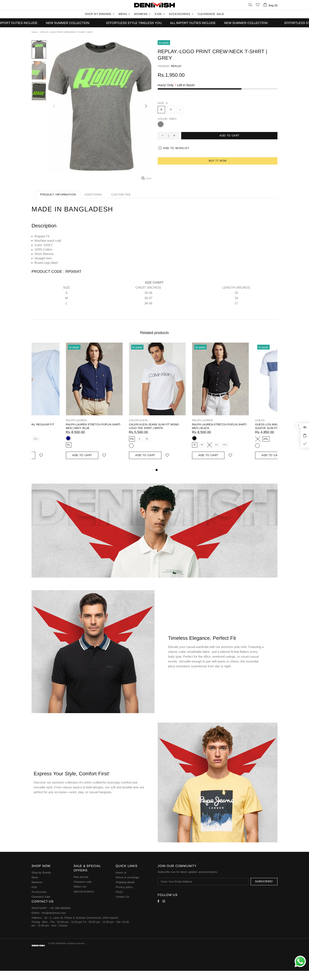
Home (34, 32)
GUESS (225, 420)
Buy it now (218, 160)
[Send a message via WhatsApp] (300, 961)
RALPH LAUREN (42, 420)
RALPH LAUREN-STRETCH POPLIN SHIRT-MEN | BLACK (185, 426)
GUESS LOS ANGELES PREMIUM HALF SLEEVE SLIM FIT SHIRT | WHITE (246, 426)
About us (121, 872)
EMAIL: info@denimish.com (49, 912)
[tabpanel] (186, 405)
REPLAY (176, 66)
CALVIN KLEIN (104, 420)
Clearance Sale (41, 896)
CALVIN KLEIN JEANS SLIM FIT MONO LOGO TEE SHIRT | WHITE (120, 426)
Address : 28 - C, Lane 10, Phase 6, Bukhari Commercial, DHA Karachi (75, 917)
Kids (34, 887)
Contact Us (122, 896)
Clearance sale (83, 881)
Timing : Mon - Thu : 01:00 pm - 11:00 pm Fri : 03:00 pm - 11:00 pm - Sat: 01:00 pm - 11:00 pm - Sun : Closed (80, 923)
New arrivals (81, 877)
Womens (37, 882)
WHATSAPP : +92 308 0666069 (51, 908)
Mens (35, 877)
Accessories (39, 891)
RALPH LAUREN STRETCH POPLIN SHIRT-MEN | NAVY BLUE (59, 426)
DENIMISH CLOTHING (154, 4)
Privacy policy (124, 887)
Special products (84, 891)
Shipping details (125, 882)
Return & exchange (127, 877)
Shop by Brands (41, 872)
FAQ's (119, 891)
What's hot (80, 886)
